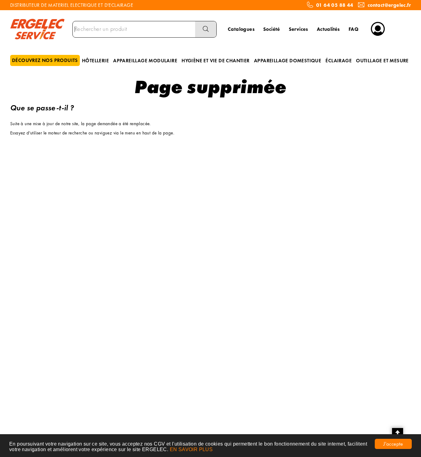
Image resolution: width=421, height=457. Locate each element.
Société (271, 29)
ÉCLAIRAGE (338, 60)
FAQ (353, 29)
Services (298, 29)
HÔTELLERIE (95, 60)
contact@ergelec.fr (389, 5)
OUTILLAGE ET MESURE (382, 60)
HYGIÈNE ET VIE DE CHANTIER (215, 60)
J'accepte (393, 443)
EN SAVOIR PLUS (191, 449)
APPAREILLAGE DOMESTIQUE (287, 60)
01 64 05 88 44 (335, 5)
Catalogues (241, 29)
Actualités (328, 29)
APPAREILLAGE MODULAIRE (145, 60)
